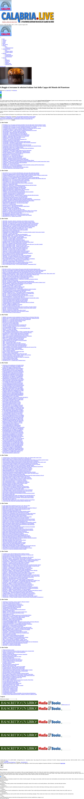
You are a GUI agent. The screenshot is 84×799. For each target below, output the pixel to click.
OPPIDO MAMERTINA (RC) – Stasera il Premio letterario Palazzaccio (16, 470)
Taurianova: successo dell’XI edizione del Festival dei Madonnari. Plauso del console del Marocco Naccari (23, 475)
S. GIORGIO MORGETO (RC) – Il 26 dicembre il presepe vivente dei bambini (18, 292)
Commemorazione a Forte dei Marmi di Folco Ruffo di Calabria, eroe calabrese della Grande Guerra (21, 457)
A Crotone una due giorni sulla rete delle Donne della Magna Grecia (15, 240)
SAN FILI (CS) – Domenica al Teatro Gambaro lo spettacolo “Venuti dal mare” (17, 594)
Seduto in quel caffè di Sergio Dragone (10, 686)
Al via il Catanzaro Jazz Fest (8, 614)
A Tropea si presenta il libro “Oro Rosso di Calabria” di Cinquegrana (15, 357)
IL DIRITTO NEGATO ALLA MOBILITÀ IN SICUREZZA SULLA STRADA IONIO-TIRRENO (12, 392)
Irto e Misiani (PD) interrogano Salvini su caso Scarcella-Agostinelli (15, 517)
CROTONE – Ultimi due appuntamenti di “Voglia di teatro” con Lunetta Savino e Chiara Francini (21, 559)
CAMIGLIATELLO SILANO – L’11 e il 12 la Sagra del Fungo (14, 196)
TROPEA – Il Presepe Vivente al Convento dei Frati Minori (14, 325)
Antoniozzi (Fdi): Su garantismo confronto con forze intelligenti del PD (16, 546)
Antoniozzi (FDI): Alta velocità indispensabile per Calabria (13, 543)
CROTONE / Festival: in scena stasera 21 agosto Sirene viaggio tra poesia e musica (18, 222)
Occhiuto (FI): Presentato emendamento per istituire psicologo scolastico (16, 511)
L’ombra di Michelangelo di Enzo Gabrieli (10, 684)
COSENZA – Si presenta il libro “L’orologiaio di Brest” (13, 194)
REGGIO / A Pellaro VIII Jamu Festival (10, 280)
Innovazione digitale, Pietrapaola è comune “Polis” (12, 212)
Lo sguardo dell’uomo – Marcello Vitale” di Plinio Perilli (13, 667)
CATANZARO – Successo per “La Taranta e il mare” (12, 147)
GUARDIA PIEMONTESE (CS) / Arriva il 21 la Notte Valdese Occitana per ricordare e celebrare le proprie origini (24, 175)
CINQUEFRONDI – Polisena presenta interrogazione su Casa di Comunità (17, 283)
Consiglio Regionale (9, 55)
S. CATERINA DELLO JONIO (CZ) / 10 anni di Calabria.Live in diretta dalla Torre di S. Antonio (21, 128)
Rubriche (4, 57)
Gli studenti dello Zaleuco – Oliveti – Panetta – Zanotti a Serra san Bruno (16, 354)
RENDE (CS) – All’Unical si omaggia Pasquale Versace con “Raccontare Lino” (18, 211)
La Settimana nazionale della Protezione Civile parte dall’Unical (14, 197)
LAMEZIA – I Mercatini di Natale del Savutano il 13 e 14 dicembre (15, 135)
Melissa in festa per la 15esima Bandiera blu (10, 230)
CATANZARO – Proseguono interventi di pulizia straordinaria (14, 162)
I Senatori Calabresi (9, 52)
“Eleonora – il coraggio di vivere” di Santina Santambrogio (13, 652)
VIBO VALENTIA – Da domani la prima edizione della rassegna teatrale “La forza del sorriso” (21, 574)
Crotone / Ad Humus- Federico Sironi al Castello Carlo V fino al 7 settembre (17, 227)
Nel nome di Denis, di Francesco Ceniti (10, 687)
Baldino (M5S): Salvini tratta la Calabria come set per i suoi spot (14, 506)
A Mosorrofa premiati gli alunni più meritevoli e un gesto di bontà (15, 299)
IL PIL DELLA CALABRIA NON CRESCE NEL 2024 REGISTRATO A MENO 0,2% (11, 452)
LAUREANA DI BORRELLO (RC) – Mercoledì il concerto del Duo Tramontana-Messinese (20, 621)
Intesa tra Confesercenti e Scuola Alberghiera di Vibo (12, 355)
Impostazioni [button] (57, 763)
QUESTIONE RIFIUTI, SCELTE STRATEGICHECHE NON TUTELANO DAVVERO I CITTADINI (12, 432)
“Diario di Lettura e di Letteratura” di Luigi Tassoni (12, 659)
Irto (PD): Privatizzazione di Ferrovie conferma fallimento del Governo (16, 535)
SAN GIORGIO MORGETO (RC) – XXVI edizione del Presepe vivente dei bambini (19, 289)
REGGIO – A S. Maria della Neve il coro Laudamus (12, 284)
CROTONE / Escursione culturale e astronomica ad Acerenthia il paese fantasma (18, 220)
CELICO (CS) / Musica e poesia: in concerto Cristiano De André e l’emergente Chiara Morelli (20, 174)
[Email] (42, 98)
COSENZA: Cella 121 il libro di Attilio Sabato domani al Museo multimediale (17, 182)
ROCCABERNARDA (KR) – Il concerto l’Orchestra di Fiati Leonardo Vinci (17, 628)
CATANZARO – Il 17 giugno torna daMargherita (12, 165)
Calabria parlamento (6, 48)
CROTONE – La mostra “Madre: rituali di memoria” (12, 238)
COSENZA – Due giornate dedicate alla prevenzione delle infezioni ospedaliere (17, 191)
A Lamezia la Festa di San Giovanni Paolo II (11, 140)
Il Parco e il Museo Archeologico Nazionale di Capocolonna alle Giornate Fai (17, 253)
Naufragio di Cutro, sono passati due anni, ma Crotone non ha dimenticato (16, 255)
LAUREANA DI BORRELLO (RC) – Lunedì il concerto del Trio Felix (16, 622)
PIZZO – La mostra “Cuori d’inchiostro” (10, 352)
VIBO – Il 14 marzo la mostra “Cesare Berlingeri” (12, 348)
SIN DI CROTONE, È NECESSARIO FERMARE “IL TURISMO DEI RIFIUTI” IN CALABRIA (12, 381)
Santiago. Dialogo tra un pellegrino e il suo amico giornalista (14, 676)
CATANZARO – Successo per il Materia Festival (12, 143)
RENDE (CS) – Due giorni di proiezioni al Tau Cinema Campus (15, 578)
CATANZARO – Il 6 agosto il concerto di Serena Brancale (13, 609)
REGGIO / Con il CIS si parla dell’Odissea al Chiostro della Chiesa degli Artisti (17, 276)
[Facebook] (42, 92)
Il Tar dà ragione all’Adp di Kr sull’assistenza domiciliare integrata (15, 263)
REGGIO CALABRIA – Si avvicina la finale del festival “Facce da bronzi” (17, 583)
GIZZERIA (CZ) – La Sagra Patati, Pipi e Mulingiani (12, 155)
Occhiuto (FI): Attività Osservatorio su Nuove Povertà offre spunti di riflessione (17, 530)
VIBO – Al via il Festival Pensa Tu (9, 341)
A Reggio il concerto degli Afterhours (9, 608)
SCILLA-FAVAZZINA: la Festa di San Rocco (11, 312)
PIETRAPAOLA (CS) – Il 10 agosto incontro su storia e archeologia (15, 179)
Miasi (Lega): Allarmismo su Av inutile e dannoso (12, 541)
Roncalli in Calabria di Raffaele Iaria (9, 678)
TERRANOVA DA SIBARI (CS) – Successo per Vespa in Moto (15, 202)
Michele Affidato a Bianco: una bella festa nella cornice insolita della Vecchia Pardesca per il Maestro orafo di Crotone (25, 459)
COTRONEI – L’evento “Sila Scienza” (10, 233)
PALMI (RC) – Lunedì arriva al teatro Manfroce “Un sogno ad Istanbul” (16, 589)
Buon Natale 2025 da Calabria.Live (9, 498)
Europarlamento (8, 54)
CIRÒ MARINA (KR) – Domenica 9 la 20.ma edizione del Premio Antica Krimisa (18, 226)
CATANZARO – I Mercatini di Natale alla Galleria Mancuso (14, 132)
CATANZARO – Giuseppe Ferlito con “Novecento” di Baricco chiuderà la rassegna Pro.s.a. (20, 560)
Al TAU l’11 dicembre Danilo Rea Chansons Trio (12, 604)
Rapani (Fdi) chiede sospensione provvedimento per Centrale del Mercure (16, 536)
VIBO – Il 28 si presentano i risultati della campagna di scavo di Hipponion (17, 335)
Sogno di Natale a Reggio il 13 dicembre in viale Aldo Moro (14, 291)
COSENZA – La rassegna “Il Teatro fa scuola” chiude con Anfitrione (15, 562)
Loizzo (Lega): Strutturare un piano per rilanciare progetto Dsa (14, 531)
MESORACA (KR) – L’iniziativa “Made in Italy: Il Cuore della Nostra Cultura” (18, 242)
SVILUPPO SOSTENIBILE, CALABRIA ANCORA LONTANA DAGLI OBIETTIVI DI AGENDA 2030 (13, 408)
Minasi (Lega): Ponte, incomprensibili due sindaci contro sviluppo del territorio (17, 528)
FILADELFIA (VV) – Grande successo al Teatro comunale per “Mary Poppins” (18, 557)
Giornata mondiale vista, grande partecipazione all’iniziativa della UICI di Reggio (18, 302)
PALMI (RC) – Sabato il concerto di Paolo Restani (12, 619)
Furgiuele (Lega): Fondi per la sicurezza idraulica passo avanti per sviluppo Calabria (18, 520)
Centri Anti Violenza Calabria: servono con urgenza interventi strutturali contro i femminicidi (20, 460)
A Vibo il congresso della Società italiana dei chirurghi (12, 339)
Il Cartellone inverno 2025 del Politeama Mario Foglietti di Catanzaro (15, 553)
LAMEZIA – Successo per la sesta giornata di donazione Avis (14, 139)
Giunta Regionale (8, 56)
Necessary (3, 776)
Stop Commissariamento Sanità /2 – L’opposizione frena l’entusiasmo (15, 482)
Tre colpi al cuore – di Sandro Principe (9, 690)
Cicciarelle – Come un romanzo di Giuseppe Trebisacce (8, 663)
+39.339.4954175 (24, 762)
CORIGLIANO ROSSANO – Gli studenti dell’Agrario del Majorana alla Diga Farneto (19, 185)
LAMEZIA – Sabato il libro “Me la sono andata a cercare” (13, 137)
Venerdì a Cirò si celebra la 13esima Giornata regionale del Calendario (16, 250)
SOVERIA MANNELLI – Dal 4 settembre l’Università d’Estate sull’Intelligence (18, 148)
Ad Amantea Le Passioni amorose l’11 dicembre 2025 (12, 605)
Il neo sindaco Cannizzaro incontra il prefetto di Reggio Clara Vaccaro (16, 476)
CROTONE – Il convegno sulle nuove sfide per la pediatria (14, 249)
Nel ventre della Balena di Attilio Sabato (10, 682)
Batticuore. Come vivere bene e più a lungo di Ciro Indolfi (13, 666)
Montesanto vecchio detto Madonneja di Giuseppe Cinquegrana (14, 654)
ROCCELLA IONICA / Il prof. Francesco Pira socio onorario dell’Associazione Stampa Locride (21, 269)
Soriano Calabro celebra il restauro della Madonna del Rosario (14, 337)
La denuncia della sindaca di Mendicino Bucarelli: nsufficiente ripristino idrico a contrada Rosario (21, 199)
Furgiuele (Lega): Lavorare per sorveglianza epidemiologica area (15, 521)
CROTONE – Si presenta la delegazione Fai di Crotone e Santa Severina (16, 256)
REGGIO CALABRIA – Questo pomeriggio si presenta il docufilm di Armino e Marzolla (19, 570)
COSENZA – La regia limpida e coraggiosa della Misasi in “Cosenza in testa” (17, 568)
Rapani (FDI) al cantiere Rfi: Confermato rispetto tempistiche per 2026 (16, 509)
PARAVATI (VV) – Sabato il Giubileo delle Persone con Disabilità (15, 333)
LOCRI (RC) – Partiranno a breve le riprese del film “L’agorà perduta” (16, 571)
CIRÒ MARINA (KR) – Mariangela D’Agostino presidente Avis (15, 247)
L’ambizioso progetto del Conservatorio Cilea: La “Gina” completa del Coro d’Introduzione (20, 641)
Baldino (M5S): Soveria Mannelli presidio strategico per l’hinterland (15, 532)
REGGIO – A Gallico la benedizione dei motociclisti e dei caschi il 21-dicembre (17, 295)
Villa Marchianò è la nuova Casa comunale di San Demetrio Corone (15, 214)
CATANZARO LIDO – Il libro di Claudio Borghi (12, 157)
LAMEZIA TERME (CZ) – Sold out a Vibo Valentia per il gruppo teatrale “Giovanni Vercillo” (20, 565)
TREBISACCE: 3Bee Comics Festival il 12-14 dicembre (13, 190)
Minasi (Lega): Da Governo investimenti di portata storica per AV (15, 534)
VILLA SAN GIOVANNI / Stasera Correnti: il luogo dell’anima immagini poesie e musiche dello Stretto (22, 271)
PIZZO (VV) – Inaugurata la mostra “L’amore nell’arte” (13, 338)
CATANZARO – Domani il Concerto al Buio (11, 643)
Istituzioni (4, 53)
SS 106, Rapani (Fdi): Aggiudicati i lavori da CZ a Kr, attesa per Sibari (16, 505)
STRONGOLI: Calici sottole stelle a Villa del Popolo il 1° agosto (15, 228)
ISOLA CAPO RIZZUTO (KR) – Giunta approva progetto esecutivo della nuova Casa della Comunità (22, 244)
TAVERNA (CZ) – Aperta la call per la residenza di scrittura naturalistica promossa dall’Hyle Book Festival (23, 164)
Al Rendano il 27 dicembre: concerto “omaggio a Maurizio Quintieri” (15, 601)
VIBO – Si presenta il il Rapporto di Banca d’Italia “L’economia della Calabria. (17, 331)
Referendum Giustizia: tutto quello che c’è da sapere (12, 484)
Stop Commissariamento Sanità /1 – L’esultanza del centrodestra (14, 480)
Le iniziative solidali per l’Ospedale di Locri (10, 303)
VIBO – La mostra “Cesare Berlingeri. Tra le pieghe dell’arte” (14, 345)
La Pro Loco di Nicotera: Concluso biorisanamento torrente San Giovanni (16, 144)
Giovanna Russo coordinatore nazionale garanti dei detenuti (14, 492)
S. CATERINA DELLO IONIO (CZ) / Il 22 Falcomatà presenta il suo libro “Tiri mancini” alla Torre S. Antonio (24, 125)
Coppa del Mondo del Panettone (22, 116)
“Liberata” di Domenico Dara (8, 653)
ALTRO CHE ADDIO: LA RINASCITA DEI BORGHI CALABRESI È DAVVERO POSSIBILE (12, 368)
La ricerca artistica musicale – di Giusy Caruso (11, 680)
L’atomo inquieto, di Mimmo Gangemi (9, 688)
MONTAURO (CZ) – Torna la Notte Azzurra (11, 154)
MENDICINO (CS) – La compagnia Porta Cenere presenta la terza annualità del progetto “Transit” (21, 564)
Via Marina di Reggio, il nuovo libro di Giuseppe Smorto (13, 668)
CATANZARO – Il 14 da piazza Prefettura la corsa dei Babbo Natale (15, 134)
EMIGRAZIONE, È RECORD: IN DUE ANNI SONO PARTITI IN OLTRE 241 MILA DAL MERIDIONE (13, 428)
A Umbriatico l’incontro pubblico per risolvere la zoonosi (13, 239)
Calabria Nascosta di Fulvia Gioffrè (9, 665)
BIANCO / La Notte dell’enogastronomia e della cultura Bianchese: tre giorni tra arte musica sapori (21, 272)
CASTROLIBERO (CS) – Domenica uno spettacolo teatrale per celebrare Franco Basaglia (20, 587)
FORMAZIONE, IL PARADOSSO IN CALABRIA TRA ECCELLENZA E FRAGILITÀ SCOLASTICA (13, 379)
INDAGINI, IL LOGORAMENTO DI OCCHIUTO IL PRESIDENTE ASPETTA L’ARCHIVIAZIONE (12, 375)
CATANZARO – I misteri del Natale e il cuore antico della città (14, 133)
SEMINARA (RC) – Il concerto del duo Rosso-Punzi (12, 626)
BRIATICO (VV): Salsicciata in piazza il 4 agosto (12, 321)
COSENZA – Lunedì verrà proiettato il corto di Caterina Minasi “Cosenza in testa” (18, 572)
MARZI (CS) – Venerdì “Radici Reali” (10, 184)
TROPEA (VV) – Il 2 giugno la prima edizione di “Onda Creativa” (15, 334)
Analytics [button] (2, 788)
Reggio (3, 43)
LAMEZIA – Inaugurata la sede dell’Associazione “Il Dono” (14, 158)
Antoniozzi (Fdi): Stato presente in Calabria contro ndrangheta (14, 515)
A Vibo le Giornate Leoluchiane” (8, 350)
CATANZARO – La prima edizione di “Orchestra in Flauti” (14, 625)
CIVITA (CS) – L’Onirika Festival (9, 204)
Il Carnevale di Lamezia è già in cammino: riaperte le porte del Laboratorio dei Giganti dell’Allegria (21, 145)
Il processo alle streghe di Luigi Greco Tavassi (11, 658)
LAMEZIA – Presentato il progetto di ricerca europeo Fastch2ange (15, 159)
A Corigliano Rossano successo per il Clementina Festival (13, 192)
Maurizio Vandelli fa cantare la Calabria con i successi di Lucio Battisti (16, 629)
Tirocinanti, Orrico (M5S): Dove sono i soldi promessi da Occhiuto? (15, 512)
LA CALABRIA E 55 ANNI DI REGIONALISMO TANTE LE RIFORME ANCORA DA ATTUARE (12, 383)
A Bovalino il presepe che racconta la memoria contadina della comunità (16, 290)
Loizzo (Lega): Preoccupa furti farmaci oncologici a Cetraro (14, 542)
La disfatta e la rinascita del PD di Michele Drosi (11, 683)
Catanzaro (4, 40)
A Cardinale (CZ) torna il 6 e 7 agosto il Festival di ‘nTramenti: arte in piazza (17, 129)
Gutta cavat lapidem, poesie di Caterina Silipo (11, 672)
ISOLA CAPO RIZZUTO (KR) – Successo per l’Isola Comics (14, 245)
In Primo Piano (3, 66)
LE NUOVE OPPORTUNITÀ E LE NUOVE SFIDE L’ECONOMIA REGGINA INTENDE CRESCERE (13, 417)
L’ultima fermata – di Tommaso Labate (10, 689)
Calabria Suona (8, 63)
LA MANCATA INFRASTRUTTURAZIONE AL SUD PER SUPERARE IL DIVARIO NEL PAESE (12, 441)
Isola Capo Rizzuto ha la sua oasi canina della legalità (12, 254)
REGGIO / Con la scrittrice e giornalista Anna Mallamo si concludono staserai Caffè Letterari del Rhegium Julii (24, 270)
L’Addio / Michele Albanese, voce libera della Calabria (13, 488)
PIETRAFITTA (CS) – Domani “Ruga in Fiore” (11, 216)
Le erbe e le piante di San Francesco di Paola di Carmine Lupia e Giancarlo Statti (18, 651)
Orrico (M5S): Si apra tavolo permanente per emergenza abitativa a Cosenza (17, 547)
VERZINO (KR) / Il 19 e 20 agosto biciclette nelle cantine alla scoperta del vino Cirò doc (19, 225)
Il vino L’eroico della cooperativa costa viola (11, 305)
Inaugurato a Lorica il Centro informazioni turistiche (12, 205)
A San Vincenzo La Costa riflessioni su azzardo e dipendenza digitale (15, 487)
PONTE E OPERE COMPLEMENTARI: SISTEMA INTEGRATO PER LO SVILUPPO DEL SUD (13, 437)
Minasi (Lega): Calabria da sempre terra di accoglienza (13, 533)
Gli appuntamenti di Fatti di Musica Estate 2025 (11, 607)
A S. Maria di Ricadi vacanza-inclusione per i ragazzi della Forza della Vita (17, 332)
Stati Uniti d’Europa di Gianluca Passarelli (10, 664)
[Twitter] (42, 93)
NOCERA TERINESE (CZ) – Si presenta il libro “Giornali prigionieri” (16, 152)
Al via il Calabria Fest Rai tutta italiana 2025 (11, 620)
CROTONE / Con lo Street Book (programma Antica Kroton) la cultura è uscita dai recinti (20, 224)
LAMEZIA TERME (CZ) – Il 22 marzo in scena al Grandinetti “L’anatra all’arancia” (19, 593)
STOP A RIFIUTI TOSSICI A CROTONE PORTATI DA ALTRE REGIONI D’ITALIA (11, 401)
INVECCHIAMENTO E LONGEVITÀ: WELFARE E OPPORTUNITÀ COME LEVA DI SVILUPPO (13, 372)
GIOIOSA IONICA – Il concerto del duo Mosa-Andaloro (13, 617)
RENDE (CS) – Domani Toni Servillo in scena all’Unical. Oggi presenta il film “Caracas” (19, 595)
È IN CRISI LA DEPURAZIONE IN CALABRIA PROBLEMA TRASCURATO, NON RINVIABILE (12, 388)
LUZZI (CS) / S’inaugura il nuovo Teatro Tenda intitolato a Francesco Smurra (17, 176)
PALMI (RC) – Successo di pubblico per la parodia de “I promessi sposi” (16, 582)
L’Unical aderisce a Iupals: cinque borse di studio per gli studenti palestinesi (17, 198)
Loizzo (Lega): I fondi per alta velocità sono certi (11, 538)
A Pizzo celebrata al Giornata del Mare (9, 330)
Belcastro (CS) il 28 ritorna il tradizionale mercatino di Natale (14, 187)
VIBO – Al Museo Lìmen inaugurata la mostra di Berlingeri (14, 343)
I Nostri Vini (7, 61)
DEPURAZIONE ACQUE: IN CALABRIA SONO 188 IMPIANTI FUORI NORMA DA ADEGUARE (12, 419)
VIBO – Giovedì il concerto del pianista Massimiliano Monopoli (14, 642)
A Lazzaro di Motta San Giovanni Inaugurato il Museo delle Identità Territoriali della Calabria (20, 297)
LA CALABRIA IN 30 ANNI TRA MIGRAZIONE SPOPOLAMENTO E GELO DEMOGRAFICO (12, 446)
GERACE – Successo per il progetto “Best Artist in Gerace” (14, 310)
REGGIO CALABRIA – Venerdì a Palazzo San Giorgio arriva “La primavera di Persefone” (20, 588)
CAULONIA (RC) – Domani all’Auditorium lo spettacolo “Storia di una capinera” (18, 592)
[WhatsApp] (42, 95)
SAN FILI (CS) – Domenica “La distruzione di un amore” (13, 638)
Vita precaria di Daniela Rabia (8, 657)
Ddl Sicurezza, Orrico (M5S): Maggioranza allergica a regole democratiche (17, 516)
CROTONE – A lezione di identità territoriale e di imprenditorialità (15, 252)
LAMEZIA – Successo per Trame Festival (10, 163)
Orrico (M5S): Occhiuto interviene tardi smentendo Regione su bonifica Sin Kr (17, 514)
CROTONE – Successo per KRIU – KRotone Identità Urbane (14, 237)
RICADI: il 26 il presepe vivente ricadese (10, 322)
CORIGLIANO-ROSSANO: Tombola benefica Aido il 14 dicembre (15, 189)
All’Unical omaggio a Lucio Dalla (9, 633)
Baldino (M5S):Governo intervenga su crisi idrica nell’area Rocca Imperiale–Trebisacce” (19, 507)
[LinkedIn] (42, 96)
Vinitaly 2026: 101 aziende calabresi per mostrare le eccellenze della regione (17, 478)
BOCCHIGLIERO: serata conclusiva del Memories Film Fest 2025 (15, 201)
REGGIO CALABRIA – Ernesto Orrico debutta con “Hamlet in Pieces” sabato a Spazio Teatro (21, 575)
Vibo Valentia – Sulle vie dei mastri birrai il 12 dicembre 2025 (14, 324)
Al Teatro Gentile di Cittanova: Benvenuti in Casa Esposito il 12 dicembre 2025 (17, 554)
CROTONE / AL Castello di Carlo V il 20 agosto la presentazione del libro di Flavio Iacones (20, 223)
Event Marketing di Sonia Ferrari (8, 692)
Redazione (15, 90)
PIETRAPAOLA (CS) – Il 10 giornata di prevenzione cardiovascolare (16, 180)
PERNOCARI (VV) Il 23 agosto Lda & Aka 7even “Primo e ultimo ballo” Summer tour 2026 (20, 318)
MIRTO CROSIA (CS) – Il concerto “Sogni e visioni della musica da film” (17, 627)
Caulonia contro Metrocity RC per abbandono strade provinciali (14, 301)
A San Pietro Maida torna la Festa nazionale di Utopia (12, 168)
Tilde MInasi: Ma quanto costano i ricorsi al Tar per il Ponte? (14, 540)
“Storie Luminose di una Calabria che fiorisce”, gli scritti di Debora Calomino (17, 669)
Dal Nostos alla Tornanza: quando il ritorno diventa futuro (13, 474)
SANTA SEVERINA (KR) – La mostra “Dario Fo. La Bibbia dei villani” (16, 235)
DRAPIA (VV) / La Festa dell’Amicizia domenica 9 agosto (14, 320)
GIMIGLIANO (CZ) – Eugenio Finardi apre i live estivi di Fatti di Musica (16, 615)
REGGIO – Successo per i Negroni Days (10, 309)
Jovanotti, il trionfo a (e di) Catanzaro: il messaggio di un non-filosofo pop (16, 458)
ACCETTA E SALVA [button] (4, 798)
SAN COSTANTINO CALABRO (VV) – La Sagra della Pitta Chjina (16, 328)
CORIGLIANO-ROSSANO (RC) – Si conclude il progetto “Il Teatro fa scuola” (18, 579)
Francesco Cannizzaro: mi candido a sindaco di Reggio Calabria (14, 483)
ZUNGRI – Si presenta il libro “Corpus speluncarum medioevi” (14, 344)
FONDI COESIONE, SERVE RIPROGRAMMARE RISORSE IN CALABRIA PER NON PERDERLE (12, 395)
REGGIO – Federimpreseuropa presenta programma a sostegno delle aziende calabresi (19, 307)
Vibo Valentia (5, 44)
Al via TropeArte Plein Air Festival (9, 327)
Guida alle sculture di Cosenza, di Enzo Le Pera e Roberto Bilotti (15, 670)
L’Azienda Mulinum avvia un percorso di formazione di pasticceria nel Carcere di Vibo (19, 347)
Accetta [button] (53, 763)
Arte (6, 58)
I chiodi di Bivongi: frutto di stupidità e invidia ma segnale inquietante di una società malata (20, 463)
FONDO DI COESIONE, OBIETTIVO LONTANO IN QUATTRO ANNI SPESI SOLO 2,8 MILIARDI (12, 399)
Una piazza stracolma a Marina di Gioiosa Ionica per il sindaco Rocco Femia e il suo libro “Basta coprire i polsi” (24, 462)
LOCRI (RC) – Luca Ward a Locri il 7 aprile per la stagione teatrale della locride (18, 577)
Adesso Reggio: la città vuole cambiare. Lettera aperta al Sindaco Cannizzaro (17, 468)
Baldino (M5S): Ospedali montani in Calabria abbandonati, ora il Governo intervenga (19, 545)
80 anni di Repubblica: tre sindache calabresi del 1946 (12, 485)
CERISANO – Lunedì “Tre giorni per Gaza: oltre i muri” (13, 209)
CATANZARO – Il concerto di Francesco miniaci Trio (13, 636)
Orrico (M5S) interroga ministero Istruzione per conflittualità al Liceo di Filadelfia (18, 523)
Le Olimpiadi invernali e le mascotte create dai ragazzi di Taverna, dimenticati (17, 489)
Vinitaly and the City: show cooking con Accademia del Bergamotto (15, 277)
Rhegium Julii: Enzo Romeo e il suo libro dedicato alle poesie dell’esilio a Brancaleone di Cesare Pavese (22, 466)
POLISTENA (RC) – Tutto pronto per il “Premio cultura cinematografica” (16, 569)
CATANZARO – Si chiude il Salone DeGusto (11, 138)
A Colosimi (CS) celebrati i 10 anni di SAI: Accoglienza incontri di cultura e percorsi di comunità (21, 464)
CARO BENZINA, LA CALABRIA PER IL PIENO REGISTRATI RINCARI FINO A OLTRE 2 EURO (12, 443)
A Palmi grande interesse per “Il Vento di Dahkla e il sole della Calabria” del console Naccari (20, 473)
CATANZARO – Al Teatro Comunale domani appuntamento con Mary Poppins (18, 584)
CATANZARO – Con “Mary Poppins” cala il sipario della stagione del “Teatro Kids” (19, 581)
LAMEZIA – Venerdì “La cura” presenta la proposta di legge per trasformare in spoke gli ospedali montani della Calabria (25, 161)
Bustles (6, 761)
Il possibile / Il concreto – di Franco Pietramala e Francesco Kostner (15, 673)
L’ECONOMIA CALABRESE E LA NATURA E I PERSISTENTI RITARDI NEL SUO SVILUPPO (12, 434)
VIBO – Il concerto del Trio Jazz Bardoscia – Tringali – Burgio (14, 639)
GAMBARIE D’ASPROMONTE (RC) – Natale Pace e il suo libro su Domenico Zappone (20, 279)
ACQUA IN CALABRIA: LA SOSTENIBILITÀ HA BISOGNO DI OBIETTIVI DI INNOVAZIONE (12, 448)
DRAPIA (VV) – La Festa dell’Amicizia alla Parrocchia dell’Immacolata (16, 319)
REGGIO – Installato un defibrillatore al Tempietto (12, 304)
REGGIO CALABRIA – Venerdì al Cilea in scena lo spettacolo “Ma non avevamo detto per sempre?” (22, 590)
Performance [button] (2, 784)
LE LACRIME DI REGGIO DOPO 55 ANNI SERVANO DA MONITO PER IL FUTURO (11, 403)
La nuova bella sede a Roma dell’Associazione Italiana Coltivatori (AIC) (16, 500)
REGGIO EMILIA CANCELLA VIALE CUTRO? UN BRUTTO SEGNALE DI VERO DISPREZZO (12, 370)
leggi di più (63, 763)
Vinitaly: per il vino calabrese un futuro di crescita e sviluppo (14, 479)
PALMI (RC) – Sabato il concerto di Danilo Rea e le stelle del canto (15, 632)
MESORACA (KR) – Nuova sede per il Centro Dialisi (13, 236)
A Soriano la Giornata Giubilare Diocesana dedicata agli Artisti (14, 353)
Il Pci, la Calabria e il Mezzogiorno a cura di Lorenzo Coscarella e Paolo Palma (17, 674)
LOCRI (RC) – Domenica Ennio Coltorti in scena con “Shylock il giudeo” (16, 567)
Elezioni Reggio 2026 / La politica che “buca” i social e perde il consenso (16, 477)
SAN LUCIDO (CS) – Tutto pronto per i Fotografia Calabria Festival (15, 206)
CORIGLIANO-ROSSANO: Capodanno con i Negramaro (14, 188)
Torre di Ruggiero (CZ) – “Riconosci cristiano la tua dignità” (14, 131)
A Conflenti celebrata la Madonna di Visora (10, 149)
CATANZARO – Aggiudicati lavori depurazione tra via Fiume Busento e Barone (18, 160)
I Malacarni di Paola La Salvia (8, 649)
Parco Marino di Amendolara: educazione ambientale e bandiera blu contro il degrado (19, 472)
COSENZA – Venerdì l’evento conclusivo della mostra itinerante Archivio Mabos (18, 200)
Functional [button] (2, 781)
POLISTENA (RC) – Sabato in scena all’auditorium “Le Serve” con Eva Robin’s (18, 561)
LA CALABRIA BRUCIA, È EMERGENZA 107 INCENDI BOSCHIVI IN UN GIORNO (11, 426)
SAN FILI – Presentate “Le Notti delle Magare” (11, 208)
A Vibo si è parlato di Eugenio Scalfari (9, 358)
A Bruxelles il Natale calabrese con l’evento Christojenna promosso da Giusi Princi (18, 499)
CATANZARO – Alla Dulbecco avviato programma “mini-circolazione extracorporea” (19, 142)
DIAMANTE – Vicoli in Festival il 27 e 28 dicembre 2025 (13, 186)
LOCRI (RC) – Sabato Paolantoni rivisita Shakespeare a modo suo (15, 563)
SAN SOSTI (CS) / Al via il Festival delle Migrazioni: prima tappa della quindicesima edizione (20, 172)
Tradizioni (7, 62)
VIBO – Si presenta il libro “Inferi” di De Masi (11, 342)
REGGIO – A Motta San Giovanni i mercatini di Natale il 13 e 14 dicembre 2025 (18, 293)
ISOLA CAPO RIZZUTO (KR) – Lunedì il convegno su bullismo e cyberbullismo (18, 258)
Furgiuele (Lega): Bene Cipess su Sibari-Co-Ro (11, 510)
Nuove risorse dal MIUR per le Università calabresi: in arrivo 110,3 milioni (16, 469)
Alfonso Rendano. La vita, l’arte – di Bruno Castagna (12, 685)
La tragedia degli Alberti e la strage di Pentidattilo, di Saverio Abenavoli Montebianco (19, 693)
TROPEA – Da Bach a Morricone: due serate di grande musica (14, 611)
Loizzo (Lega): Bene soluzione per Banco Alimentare (12, 527)
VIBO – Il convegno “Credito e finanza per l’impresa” (13, 349)
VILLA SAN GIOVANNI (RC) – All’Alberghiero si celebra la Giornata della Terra (16, 118)
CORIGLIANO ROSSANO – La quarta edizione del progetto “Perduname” (17, 624)
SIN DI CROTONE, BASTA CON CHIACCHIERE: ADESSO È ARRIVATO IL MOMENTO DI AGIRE (13, 390)
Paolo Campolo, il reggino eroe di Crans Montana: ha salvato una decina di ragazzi (18, 493)
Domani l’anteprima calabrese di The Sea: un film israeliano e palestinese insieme (18, 465)
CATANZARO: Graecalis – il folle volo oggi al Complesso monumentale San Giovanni (19, 130)
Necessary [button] (2, 775)
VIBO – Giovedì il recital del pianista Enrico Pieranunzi (13, 635)
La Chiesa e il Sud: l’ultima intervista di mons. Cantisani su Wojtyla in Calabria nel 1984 (19, 694)
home (3, 38)
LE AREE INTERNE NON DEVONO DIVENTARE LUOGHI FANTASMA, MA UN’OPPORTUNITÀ (13, 386)
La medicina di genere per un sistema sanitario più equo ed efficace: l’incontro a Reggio (19, 306)
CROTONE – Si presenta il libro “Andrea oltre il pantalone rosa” (15, 248)
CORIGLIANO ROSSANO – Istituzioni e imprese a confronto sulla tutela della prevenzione (20, 195)
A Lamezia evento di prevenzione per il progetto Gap (12, 153)
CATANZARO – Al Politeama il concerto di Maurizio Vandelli (14, 631)
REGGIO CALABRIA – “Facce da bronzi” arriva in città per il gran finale (16, 558)
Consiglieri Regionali (9, 47)
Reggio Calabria (32, 116)
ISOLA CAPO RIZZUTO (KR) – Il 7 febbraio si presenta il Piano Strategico (17, 262)
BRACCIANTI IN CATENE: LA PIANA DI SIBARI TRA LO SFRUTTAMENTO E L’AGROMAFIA (13, 439)
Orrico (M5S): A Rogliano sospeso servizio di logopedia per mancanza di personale (18, 518)
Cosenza (4, 41)
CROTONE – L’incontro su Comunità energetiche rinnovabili (14, 243)
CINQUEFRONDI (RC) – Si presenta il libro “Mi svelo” (13, 296)
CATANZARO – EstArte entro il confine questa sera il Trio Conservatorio (16, 150)
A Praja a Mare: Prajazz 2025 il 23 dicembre (11, 602)
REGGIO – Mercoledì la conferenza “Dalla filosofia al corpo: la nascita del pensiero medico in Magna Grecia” (23, 282)
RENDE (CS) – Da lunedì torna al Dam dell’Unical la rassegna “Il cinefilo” (17, 573)
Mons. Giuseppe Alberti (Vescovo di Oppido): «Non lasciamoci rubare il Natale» (18, 497)
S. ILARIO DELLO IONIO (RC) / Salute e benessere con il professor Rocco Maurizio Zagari (20, 274)
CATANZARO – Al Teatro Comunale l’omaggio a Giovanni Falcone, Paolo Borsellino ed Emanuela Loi (22, 597)
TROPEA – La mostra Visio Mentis (9, 329)
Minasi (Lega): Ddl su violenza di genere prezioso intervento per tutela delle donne (18, 524)
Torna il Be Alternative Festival (8, 610)
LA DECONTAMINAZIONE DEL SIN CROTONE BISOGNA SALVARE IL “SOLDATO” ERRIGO (12, 421)
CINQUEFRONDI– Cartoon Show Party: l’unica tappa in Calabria (15, 311)
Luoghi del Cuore (8, 64)
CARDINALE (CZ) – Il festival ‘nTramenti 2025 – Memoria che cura (16, 151)
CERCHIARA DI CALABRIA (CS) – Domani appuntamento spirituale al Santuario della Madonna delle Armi (24, 178)
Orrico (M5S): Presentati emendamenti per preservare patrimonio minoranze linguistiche (19, 537)
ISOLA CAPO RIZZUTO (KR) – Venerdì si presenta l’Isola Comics (15, 246)
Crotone (4, 42)
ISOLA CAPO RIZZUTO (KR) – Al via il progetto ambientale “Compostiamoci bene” (19, 264)
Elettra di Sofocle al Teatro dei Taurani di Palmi (11, 555)
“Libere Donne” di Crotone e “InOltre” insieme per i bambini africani (15, 259)
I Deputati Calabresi (9, 51)
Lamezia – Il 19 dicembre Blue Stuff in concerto (11, 606)
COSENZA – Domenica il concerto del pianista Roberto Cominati (15, 637)
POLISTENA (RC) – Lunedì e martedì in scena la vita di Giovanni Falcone (17, 585)
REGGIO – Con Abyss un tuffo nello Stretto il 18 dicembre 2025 (15, 294)
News (6, 46)
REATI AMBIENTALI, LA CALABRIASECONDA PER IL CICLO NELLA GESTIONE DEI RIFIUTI (15, 397)
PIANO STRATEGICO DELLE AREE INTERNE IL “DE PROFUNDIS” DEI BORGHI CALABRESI (12, 410)
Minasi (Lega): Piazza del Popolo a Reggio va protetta (12, 544)
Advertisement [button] (3, 791)
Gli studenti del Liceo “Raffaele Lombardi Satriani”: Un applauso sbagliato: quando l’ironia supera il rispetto (23, 232)
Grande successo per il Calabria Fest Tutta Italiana (12, 618)
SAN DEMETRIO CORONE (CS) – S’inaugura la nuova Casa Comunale (17, 215)
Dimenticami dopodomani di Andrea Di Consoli (11, 656)
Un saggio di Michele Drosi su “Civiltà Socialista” (12, 660)
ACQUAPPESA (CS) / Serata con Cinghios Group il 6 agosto (14, 181)
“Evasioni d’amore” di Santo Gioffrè (9, 655)
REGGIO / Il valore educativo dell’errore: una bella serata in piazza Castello (17, 275)
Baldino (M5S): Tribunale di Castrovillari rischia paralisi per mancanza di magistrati (18, 526)
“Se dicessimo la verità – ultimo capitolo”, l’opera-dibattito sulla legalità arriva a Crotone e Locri (21, 580)
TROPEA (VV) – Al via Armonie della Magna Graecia (13, 612)
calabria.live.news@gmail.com (9, 762)
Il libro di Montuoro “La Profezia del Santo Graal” (12, 677)
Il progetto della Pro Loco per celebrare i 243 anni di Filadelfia (14, 340)
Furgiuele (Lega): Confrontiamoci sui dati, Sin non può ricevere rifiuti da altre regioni (18, 513)
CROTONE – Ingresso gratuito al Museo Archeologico (13, 260)
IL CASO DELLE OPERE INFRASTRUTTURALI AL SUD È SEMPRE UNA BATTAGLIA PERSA (12, 412)
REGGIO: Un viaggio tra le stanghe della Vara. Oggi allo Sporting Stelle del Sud (18, 281)
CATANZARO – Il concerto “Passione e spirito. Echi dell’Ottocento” (16, 616)
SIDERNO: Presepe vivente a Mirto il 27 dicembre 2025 (13, 286)
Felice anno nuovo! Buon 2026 (8, 494)
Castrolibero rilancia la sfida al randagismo (10, 207)
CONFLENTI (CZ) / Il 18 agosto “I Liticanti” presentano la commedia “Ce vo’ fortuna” (19, 127)
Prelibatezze (7, 60)
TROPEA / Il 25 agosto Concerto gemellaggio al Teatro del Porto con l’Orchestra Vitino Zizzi (20, 317)
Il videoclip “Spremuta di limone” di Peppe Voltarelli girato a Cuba (15, 640)
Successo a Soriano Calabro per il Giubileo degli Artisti (13, 351)
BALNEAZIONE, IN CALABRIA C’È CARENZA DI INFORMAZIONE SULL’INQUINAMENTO (12, 430)
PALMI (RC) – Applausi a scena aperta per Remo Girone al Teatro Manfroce (17, 591)
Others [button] (1, 794)
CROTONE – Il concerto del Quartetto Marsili (11, 645)
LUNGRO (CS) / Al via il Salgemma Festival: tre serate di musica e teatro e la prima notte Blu (20, 177)
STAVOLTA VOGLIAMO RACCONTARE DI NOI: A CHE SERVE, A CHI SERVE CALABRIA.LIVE (13, 366)
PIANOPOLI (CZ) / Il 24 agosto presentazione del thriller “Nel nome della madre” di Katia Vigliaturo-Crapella (24, 124)
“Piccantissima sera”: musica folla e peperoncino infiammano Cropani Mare (17, 467)
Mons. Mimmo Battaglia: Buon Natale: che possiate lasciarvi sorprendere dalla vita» (18, 495)
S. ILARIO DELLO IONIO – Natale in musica (11, 285)
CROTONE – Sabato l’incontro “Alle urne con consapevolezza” (15, 234)
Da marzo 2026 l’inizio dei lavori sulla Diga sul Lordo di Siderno (15, 300)
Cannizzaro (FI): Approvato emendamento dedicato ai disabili (14, 548)
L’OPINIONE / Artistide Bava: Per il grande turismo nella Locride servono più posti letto (17, 117)
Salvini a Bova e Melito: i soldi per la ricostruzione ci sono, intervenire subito (17, 490)
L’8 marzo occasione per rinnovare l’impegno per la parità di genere (15, 486)
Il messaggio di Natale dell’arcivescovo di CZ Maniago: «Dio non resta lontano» (18, 496)
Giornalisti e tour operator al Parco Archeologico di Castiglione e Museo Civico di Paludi (19, 210)
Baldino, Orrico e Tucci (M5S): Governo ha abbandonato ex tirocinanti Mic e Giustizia (19, 522)
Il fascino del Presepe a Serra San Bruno (10, 359)
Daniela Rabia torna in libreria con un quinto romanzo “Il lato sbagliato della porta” (18, 675)
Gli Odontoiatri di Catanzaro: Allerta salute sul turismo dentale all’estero (16, 141)
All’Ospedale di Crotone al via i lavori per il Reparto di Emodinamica (15, 257)
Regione (4, 45)
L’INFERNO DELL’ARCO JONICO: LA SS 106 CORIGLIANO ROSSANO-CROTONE (12, 423)
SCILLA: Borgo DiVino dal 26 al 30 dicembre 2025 (12, 287)
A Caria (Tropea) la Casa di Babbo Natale (10, 323)
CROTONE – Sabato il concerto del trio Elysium (12, 630)
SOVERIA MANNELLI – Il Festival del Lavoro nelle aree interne (15, 167)
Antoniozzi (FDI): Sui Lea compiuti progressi (11, 525)
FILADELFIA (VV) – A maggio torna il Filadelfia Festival (13, 360)
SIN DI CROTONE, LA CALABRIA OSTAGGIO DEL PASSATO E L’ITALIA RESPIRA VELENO (12, 406)
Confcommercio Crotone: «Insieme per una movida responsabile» (15, 229)
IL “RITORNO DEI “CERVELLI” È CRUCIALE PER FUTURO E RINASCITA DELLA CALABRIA (13, 414)
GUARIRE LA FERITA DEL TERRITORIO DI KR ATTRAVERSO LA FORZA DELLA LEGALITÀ (12, 450)
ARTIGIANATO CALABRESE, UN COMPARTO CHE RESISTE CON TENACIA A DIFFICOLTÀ (12, 377)
